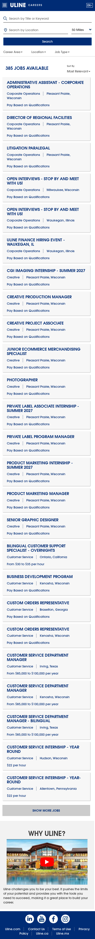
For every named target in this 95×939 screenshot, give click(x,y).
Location (37, 52)
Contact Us (36, 929)
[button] (89, 5)
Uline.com (12, 929)
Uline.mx (62, 933)
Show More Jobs (46, 810)
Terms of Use (61, 929)
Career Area (11, 52)
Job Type (61, 52)
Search (47, 41)
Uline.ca (42, 933)
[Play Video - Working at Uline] (47, 862)
